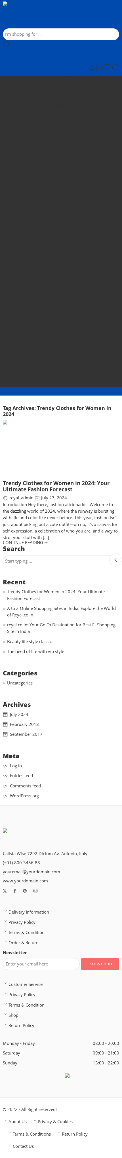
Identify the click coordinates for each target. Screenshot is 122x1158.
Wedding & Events (67, 243)
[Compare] (115, 68)
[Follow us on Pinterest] (25, 891)
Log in (16, 765)
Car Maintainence (67, 334)
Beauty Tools (66, 264)
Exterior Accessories (66, 340)
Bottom (66, 217)
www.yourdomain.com (25, 881)
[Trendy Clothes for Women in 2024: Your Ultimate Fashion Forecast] (61, 449)
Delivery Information (29, 912)
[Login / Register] (92, 68)
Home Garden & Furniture (63, 355)
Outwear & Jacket (67, 159)
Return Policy (21, 1025)
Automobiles (63, 327)
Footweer (57, 118)
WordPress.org (24, 795)
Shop (13, 1015)
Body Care (67, 271)
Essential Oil (67, 277)
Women (63, 174)
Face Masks (67, 284)
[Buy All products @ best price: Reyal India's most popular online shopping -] (48, 14)
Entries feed (21, 775)
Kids (63, 311)
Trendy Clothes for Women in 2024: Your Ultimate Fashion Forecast (56, 486)
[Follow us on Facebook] (14, 891)
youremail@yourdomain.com (31, 871)
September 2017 (26, 734)
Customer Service (26, 984)
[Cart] (99, 68)
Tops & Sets (67, 230)
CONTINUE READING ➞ (25, 542)
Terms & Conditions (32, 1134)
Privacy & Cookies (55, 1121)
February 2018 (24, 724)
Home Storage (67, 362)
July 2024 (19, 714)
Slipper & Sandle (67, 189)
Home (67, 80)
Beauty (57, 258)
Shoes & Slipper (66, 131)
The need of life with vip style (35, 651)
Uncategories (20, 683)
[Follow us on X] (5, 891)
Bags (57, 97)
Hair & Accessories (67, 290)
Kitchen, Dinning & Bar (67, 369)
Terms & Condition (27, 932)
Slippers (67, 125)
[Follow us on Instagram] (35, 890)
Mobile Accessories (66, 376)
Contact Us (23, 1146)
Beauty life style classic (29, 641)
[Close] (115, 559)
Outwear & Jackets (67, 223)
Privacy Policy (22, 922)
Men (63, 88)
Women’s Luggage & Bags (67, 237)
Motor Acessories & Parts (66, 347)
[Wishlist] (107, 68)
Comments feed (25, 786)
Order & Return (24, 942)
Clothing (57, 146)
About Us (18, 1121)
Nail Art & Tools (67, 297)
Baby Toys (67, 318)
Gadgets (67, 383)
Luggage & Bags (66, 104)
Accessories (66, 153)
